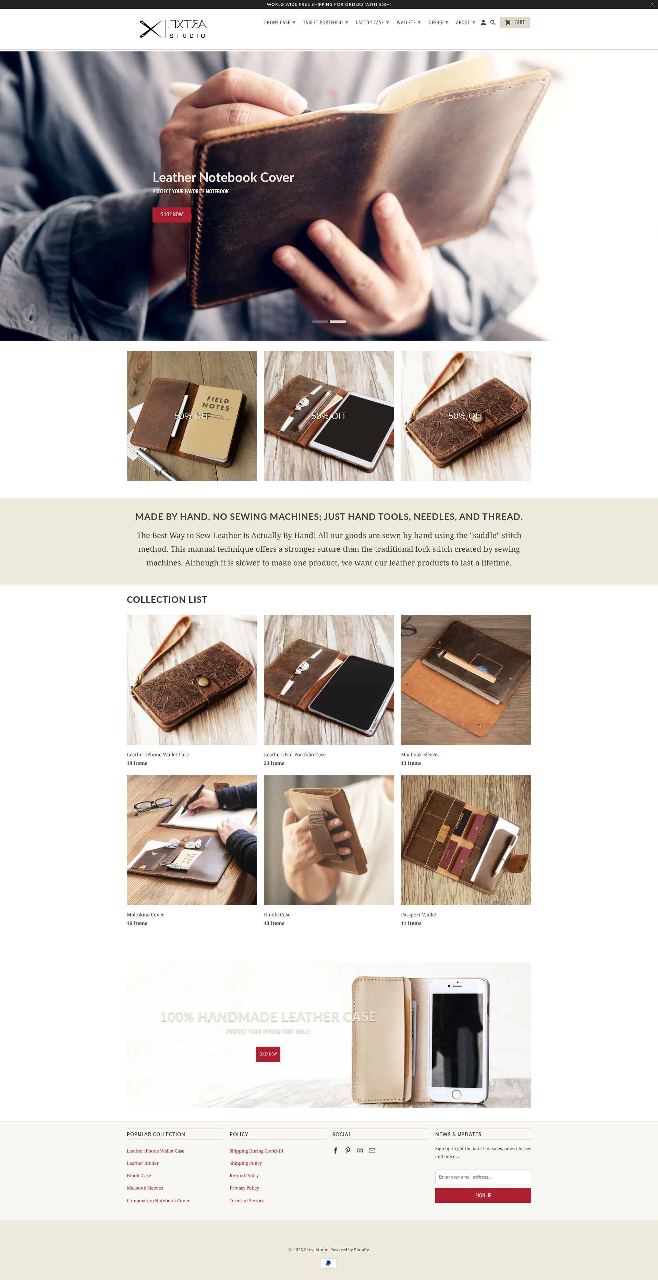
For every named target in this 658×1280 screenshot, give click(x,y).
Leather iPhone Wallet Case (155, 1146)
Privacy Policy (244, 1184)
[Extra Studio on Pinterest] (348, 1146)
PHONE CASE (280, 22)
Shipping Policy (246, 1159)
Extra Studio (316, 1245)
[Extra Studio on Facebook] (336, 1146)
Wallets (409, 22)
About (466, 22)
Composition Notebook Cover (158, 1196)
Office (439, 22)
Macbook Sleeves (145, 1184)
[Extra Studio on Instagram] (361, 1146)
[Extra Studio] (175, 29)
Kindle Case (139, 1171)
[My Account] (484, 24)
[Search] (493, 24)
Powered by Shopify (349, 1245)
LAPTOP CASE (372, 22)
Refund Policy (244, 1171)
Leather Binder (143, 1159)
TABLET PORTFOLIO (326, 22)
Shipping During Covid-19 (256, 1146)
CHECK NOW (268, 1050)
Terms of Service (247, 1196)
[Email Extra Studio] (373, 1146)
